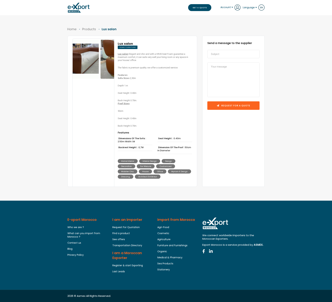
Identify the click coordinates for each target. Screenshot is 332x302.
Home (71, 29)
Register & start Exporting (127, 265)
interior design (150, 161)
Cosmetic (163, 233)
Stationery (163, 269)
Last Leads (118, 271)
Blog (69, 249)
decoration (126, 166)
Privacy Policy (75, 255)
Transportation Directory (127, 245)
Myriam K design (179, 171)
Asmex (81, 296)
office (160, 171)
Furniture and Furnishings (172, 245)
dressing (125, 176)
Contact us (74, 243)
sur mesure (145, 166)
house (145, 171)
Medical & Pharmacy (169, 257)
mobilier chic (127, 171)
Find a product (121, 233)
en (261, 7)
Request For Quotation (126, 227)
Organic (162, 251)
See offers (118, 239)
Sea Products (165, 263)
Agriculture (163, 239)
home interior (127, 161)
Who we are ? (75, 227)
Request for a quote (235, 105)
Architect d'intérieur (147, 176)
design (168, 161)
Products (89, 29)
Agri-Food (163, 227)
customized (166, 166)
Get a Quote (200, 7)
